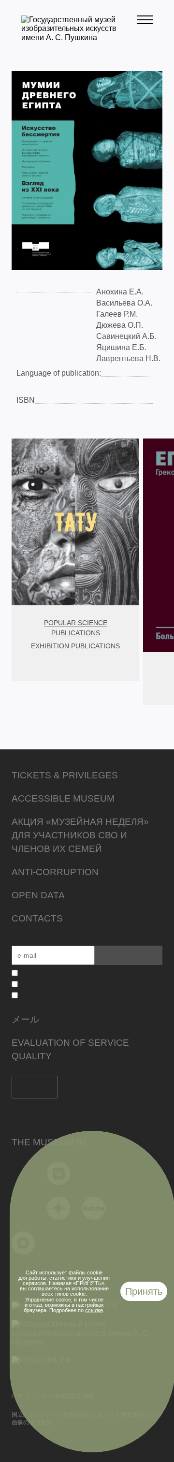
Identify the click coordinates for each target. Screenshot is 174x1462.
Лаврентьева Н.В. (128, 358)
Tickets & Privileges (65, 775)
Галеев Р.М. (117, 314)
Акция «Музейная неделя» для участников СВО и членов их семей (80, 835)
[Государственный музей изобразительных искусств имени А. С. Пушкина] (79, 37)
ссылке (94, 1310)
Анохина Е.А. (120, 292)
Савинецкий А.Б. (126, 336)
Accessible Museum (63, 798)
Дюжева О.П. (119, 325)
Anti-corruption (55, 872)
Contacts (37, 918)
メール (25, 1019)
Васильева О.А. (124, 303)
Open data (38, 895)
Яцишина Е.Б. (121, 347)
